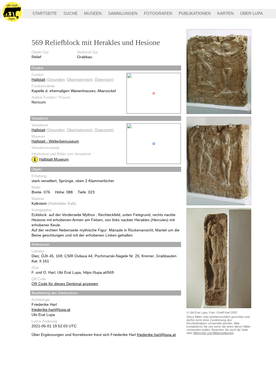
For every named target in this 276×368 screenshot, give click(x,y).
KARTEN (225, 13)
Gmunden (56, 79)
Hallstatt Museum (54, 159)
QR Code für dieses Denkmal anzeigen (65, 284)
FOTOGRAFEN (158, 13)
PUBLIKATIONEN (195, 13)
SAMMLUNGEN (122, 13)
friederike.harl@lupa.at (51, 309)
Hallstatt (38, 79)
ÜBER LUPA (251, 13)
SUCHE (70, 13)
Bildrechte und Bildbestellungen (213, 333)
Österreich (103, 79)
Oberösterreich (79, 79)
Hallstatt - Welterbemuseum (55, 141)
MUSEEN (93, 13)
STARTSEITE (44, 13)
